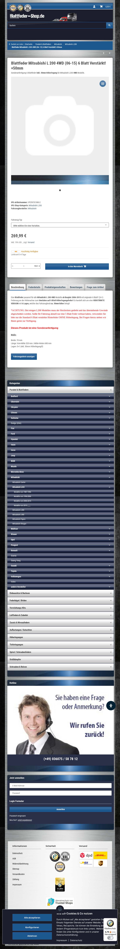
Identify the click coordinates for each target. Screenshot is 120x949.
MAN (13, 461)
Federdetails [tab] (34, 287)
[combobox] (60, 225)
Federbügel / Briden (18, 600)
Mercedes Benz (17, 472)
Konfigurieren (32, 927)
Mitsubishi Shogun (19, 524)
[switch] (110, 938)
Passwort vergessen (18, 816)
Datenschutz (76, 940)
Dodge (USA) (16, 423)
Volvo (13, 582)
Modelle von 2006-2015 (22, 501)
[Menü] (115, 920)
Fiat (12, 428)
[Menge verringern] (12, 265)
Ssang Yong (15, 560)
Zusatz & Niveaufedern (19, 622)
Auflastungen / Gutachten (21, 630)
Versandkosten (18, 874)
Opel (13, 539)
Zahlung (15, 879)
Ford (13, 434)
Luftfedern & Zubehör (19, 615)
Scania (13, 555)
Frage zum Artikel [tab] (95, 287)
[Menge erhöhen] (39, 265)
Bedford (14, 396)
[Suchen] (109, 25)
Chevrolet (15, 402)
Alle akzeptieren (32, 917)
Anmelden (60, 809)
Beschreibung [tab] (17, 287)
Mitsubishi (15, 477)
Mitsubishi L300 (18, 510)
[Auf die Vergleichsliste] (103, 83)
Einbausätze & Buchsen (20, 593)
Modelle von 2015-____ (22, 505)
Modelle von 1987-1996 (22, 492)
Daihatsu (14, 418)
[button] (94, 6)
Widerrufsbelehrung (20, 864)
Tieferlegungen (16, 644)
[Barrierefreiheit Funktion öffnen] (111, 705)
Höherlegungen (16, 637)
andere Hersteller (18, 587)
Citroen (14, 412)
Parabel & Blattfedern (19, 389)
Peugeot (14, 545)
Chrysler (14, 407)
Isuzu (13, 444)
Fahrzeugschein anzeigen (24, 356)
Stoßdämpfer (15, 659)
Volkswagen (16, 576)
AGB (14, 858)
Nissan (14, 534)
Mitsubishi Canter (18, 482)
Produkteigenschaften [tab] (55, 287)
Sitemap (15, 869)
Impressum (61, 940)
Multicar (14, 529)
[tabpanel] (60, 130)
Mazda (14, 466)
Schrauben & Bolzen (18, 667)
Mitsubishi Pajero (18, 519)
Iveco (13, 450)
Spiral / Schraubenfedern (20, 652)
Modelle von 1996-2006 (22, 496)
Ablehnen (32, 936)
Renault (14, 550)
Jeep (13, 455)
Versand (31, 242)
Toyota (14, 571)
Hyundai (14, 439)
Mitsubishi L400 (18, 514)
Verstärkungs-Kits (18, 608)
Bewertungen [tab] (76, 287)
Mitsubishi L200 (35, 205)
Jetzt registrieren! (25, 820)
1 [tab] (60, 190)
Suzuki (14, 565)
